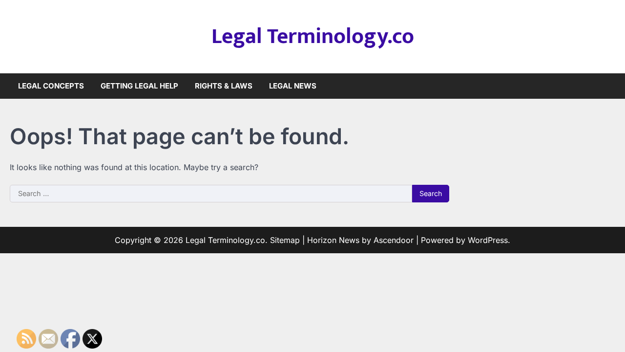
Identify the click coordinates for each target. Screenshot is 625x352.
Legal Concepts (51, 85)
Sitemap (285, 240)
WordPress (488, 240)
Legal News (292, 85)
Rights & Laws (223, 85)
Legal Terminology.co (312, 36)
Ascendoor (394, 240)
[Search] (608, 86)
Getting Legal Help (139, 85)
